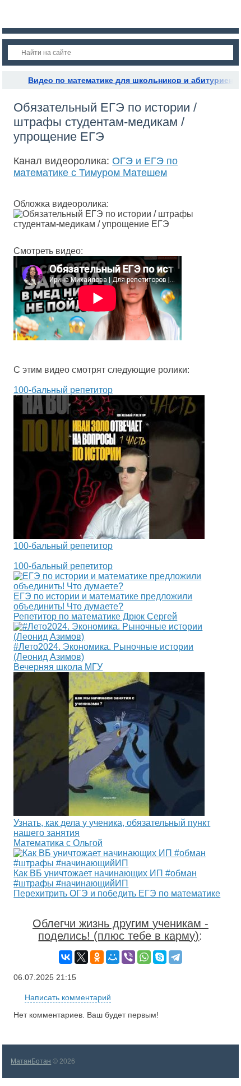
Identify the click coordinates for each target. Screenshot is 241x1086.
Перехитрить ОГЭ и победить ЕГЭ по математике (116, 893)
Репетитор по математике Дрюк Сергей (95, 616)
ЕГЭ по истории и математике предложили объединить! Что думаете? (102, 601)
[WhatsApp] (144, 957)
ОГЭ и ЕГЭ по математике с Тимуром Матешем (95, 166)
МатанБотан (31, 1061)
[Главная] (12, 80)
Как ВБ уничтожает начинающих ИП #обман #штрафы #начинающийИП (105, 878)
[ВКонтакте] (65, 957)
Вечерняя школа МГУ (58, 667)
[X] (81, 957)
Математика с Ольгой (58, 843)
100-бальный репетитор (63, 390)
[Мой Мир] (112, 957)
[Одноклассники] (97, 957)
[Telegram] (175, 957)
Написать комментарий (68, 997)
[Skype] (159, 957)
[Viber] (128, 957)
